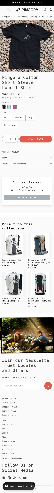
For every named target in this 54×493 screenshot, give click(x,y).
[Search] (9, 9)
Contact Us (7, 424)
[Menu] (3, 9)
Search (5, 433)
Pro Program (8, 454)
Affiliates (7, 450)
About (4, 437)
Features (6, 158)
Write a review (27, 197)
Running (25, 17)
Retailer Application (12, 458)
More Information (10, 152)
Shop (4, 420)
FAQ (3, 429)
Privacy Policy (9, 411)
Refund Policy (9, 398)
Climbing (43, 17)
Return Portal (9, 403)
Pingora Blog (8, 441)
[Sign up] (48, 386)
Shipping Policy (10, 407)
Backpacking (8, 17)
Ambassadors (8, 445)
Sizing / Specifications (14, 164)
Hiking (34, 17)
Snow (17, 17)
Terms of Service (10, 415)
